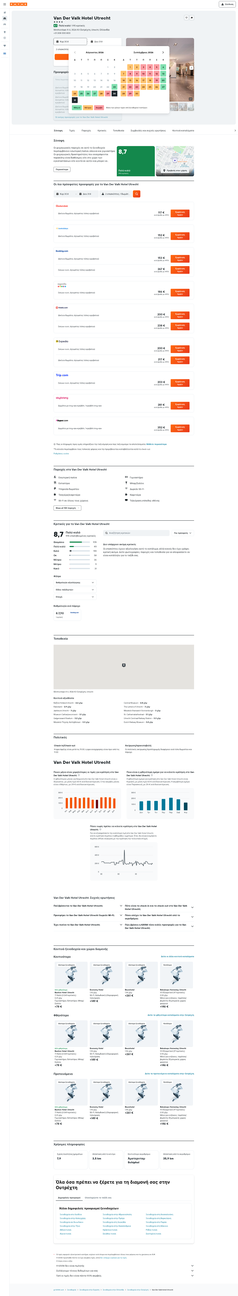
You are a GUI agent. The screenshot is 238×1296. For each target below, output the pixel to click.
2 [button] (114, 67)
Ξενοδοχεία (71, 1290)
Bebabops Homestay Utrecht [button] (173, 990)
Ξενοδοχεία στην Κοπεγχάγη (73, 1218)
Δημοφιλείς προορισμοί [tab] (69, 1197)
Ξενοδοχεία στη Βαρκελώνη (158, 1218)
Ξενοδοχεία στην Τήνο (70, 1226)
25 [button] (81, 93)
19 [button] (88, 87)
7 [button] (101, 73)
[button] (5, 4)
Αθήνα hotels (65, 1230)
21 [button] (101, 87)
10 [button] (75, 80)
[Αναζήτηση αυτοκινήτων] (4, 24)
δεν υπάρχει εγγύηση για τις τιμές (113, 1258)
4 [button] (81, 73)
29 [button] (108, 93)
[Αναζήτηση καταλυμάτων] (4, 18)
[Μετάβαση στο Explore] (4, 32)
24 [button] (75, 93)
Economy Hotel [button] (96, 990)
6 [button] (94, 73)
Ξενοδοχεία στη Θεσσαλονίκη (159, 1214)
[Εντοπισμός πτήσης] (4, 38)
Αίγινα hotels (65, 1233)
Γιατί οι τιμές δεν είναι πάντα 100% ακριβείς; (79, 1275)
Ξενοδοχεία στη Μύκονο (157, 1226)
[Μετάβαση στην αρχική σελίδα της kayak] (18, 4)
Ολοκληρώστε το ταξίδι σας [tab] (98, 1197)
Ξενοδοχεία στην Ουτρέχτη (138, 1290)
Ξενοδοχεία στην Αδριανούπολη (117, 1214)
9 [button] (114, 73)
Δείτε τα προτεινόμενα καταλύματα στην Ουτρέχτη (169, 1073)
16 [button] (114, 80)
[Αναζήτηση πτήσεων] (4, 12)
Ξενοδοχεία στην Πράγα (114, 1218)
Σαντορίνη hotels (153, 1233)
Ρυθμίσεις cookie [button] (61, 453)
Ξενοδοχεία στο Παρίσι (156, 1222)
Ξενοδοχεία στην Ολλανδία (113, 1290)
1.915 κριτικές (78, 25)
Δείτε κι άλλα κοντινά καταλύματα (177, 956)
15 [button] (108, 80)
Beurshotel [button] (130, 990)
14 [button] (101, 80)
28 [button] (101, 93)
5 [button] (88, 73)
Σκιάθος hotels (109, 1233)
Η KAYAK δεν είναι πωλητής (70, 1265)
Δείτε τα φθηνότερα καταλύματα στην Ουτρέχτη (171, 1015)
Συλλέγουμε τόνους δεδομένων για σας (77, 1270)
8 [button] (108, 73)
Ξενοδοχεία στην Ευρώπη (89, 1290)
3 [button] (74, 73)
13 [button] (95, 80)
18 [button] (81, 87)
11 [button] (81, 80)
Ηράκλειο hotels (110, 1230)
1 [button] (107, 67)
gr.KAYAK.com (59, 1290)
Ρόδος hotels (151, 1230)
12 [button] (88, 80)
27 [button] (95, 93)
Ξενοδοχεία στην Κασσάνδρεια (117, 1226)
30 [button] (114, 93)
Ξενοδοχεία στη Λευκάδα (114, 1222)
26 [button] (88, 93)
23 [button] (114, 87)
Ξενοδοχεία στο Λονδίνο (71, 1214)
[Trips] (4, 45)
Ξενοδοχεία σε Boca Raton (71, 1222)
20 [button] (94, 87)
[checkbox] (67, 615)
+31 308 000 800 (62, 33)
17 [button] (75, 87)
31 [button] (75, 100)
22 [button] (108, 87)
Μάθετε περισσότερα (156, 444)
